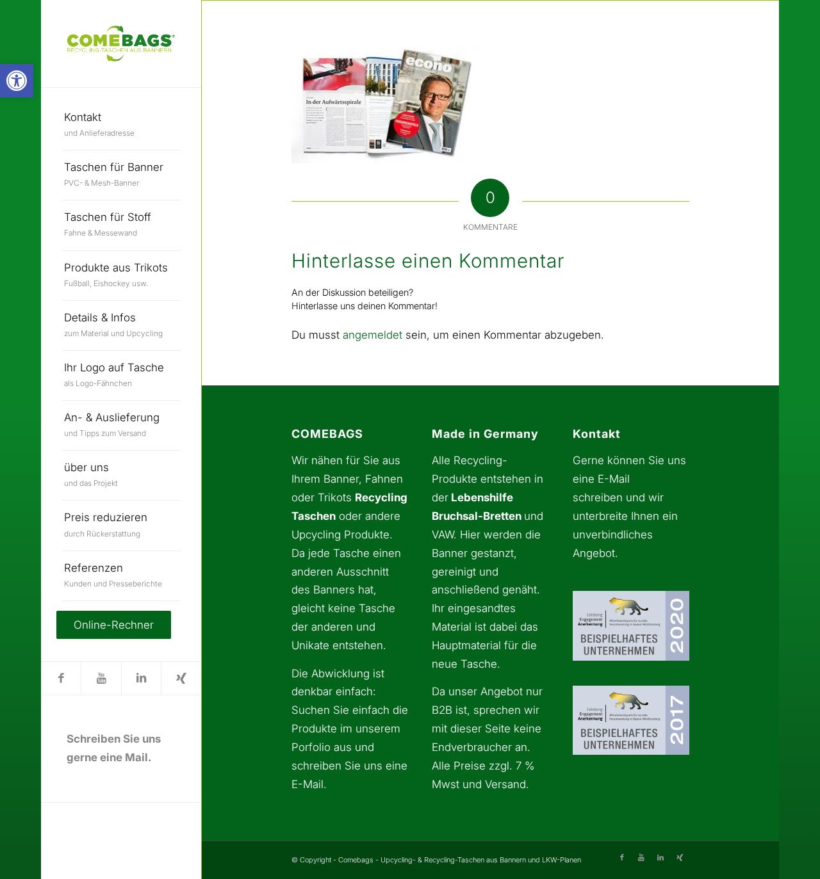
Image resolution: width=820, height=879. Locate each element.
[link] (16, 80)
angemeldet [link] (372, 334)
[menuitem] (121, 125)
